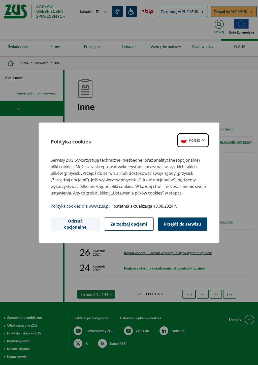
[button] (193, 140)
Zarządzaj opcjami (129, 224)
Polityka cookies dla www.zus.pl (80, 206)
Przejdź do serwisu (182, 224)
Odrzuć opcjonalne (75, 224)
